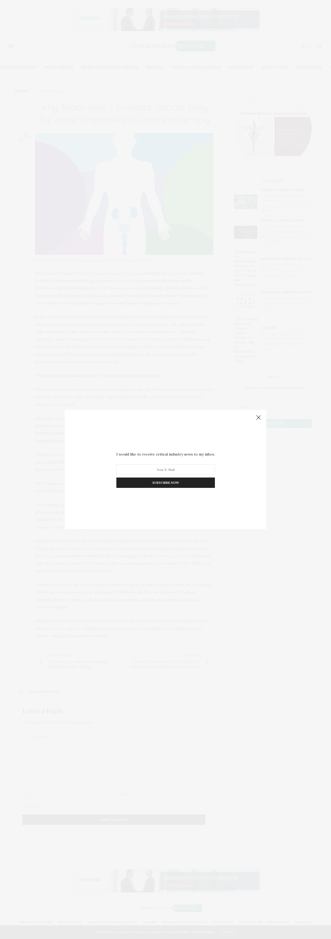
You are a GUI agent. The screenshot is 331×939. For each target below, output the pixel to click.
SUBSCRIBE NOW (165, 483)
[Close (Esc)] (258, 418)
